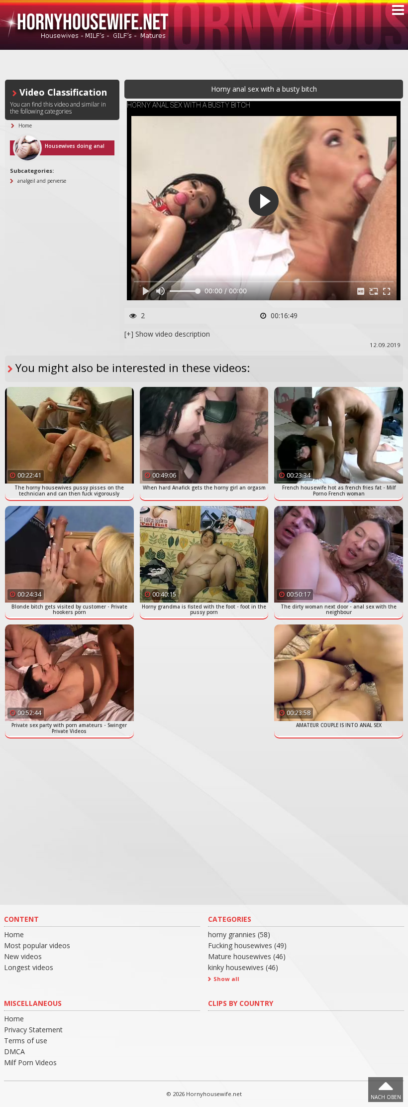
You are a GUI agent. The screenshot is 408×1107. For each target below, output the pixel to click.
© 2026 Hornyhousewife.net (204, 1094)
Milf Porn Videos (30, 1062)
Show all (226, 979)
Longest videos (28, 967)
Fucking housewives (247, 945)
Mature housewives (247, 956)
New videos (23, 956)
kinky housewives (243, 967)
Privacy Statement (33, 1029)
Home (14, 934)
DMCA (14, 1051)
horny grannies (239, 934)
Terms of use (25, 1040)
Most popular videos (37, 945)
